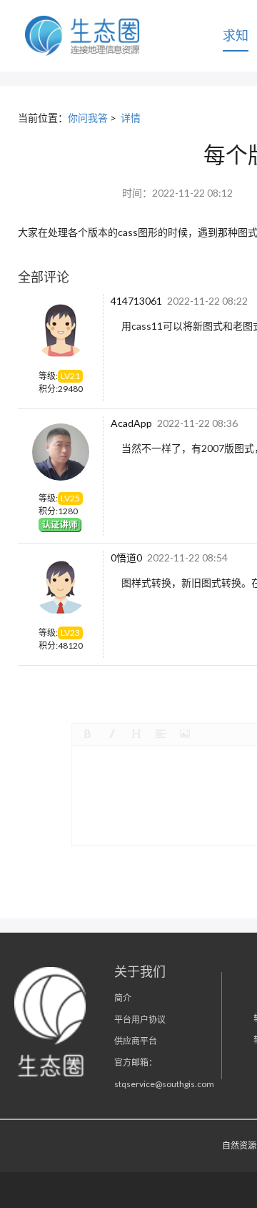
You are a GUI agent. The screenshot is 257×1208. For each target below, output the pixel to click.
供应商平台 (135, 1041)
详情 (131, 118)
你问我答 (88, 118)
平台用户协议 (140, 1019)
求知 (235, 35)
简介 (122, 998)
